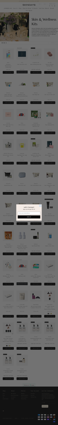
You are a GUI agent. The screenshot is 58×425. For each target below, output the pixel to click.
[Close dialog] (40, 206)
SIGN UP (29, 216)
